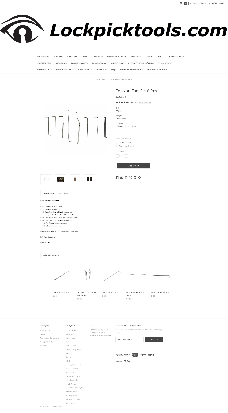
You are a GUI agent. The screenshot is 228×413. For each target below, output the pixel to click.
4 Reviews (63, 193)
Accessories (43, 56)
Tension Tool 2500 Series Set (86, 294)
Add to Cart (63, 278)
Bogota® (58, 56)
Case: (123, 138)
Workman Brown (126, 146)
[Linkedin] (135, 177)
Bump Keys (72, 56)
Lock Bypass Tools (175, 56)
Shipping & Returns (157, 69)
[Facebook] (185, 3)
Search (193, 3)
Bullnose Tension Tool (135, 294)
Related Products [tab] (51, 255)
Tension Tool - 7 (110, 292)
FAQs (113, 69)
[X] (130, 177)
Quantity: (120, 152)
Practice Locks (99, 63)
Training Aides (44, 69)
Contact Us (101, 69)
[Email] (121, 177)
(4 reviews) (133, 102)
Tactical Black (125, 142)
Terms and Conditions (131, 69)
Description (48, 193)
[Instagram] (181, 3)
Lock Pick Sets (44, 63)
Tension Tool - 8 (61, 292)
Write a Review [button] (145, 102)
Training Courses (65, 69)
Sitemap (44, 346)
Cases (84, 56)
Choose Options (88, 278)
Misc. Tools (61, 63)
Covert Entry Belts (116, 56)
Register (213, 3)
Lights (149, 56)
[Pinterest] (139, 177)
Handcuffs (136, 56)
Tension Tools (165, 63)
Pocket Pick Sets (79, 63)
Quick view (63, 273)
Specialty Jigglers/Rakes (141, 63)
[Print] (126, 177)
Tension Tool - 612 (160, 292)
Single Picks (117, 63)
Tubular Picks (85, 69)
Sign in (203, 3)
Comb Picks (97, 56)
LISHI (159, 56)
